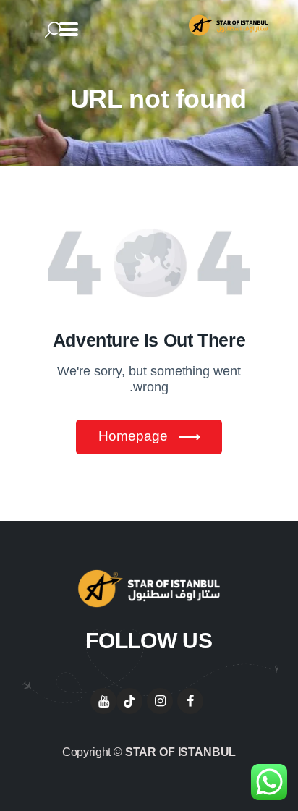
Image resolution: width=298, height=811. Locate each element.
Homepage (133, 435)
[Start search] (53, 30)
